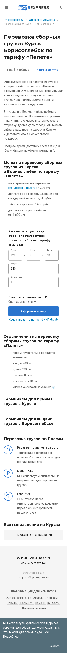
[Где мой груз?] (60, 7)
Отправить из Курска (42, 19)
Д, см (13, 250)
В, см (49, 250)
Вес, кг (14, 263)
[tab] (18, 70)
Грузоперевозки (13, 19)
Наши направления (34, 608)
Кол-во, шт (16, 277)
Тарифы (12, 602)
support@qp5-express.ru (34, 577)
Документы (26, 602)
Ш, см (32, 250)
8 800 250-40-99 (33, 558)
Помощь (40, 602)
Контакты (53, 602)
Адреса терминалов (19, 597)
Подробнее (11, 636)
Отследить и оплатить (46, 597)
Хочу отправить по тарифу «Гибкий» (33, 319)
